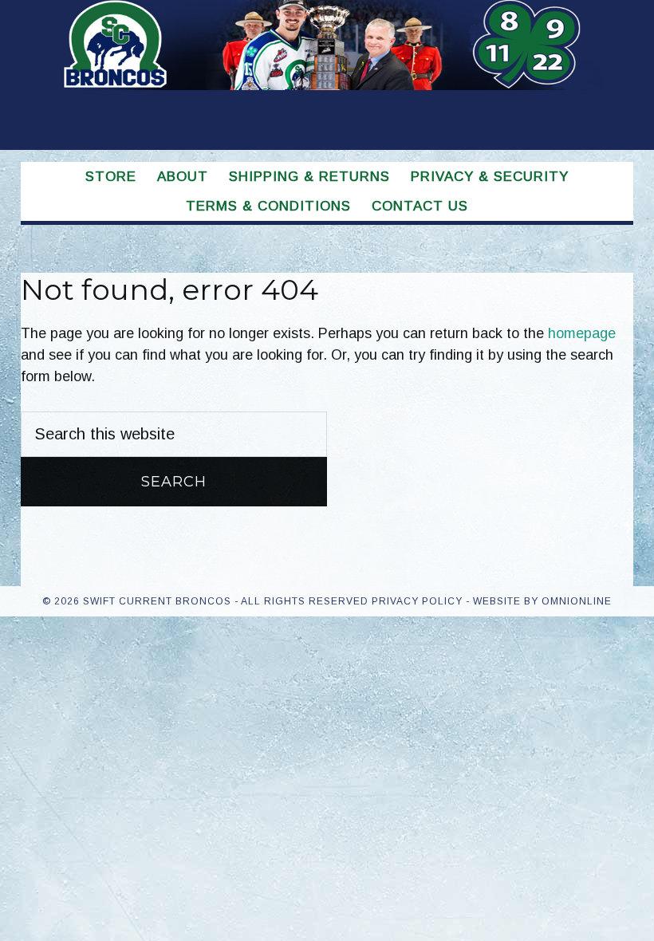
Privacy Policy (417, 601)
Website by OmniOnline (542, 601)
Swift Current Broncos (327, 67)
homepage (582, 333)
